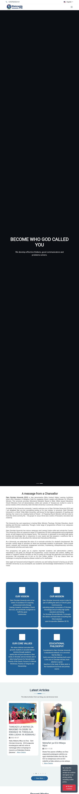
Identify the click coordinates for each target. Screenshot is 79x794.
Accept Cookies (69, 787)
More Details (21, 752)
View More (39, 778)
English (69, 2)
